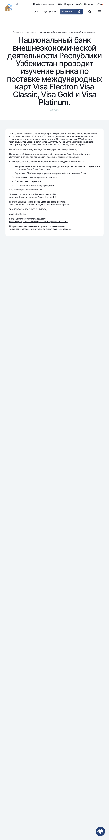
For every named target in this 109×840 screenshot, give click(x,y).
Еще (17, 4)
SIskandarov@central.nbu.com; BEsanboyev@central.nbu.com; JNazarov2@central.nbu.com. (38, 220)
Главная (17, 32)
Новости (29, 32)
